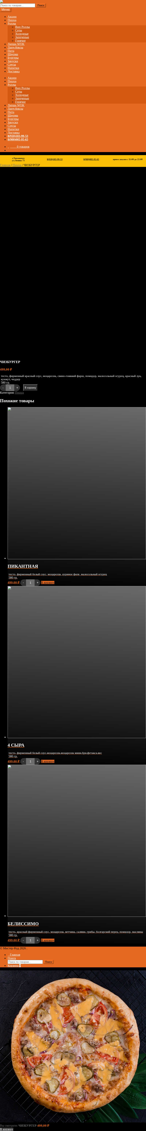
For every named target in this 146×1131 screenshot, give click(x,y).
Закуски (13, 61)
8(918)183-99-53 (18, 136)
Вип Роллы (22, 27)
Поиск (40, 5)
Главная (5, 165)
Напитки (13, 68)
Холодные (22, 33)
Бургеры (13, 57)
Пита (11, 50)
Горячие (20, 40)
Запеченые (22, 37)
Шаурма (13, 54)
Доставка (14, 71)
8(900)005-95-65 (18, 139)
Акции (12, 16)
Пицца (12, 20)
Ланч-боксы (15, 47)
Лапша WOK (16, 44)
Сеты (18, 30)
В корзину (30, 387)
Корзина (14, 965)
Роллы (12, 23)
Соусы (12, 64)
